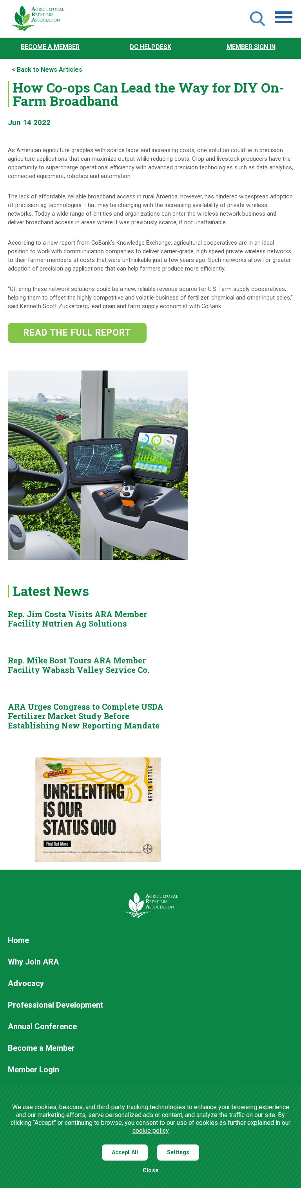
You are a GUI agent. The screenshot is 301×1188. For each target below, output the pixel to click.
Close (150, 1170)
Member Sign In (251, 47)
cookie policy (150, 1130)
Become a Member (50, 47)
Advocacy (26, 983)
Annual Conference (42, 1027)
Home (18, 940)
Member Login (33, 1070)
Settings (178, 1152)
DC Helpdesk (150, 47)
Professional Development (55, 1005)
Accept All (125, 1152)
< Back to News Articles (47, 70)
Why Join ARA (33, 962)
